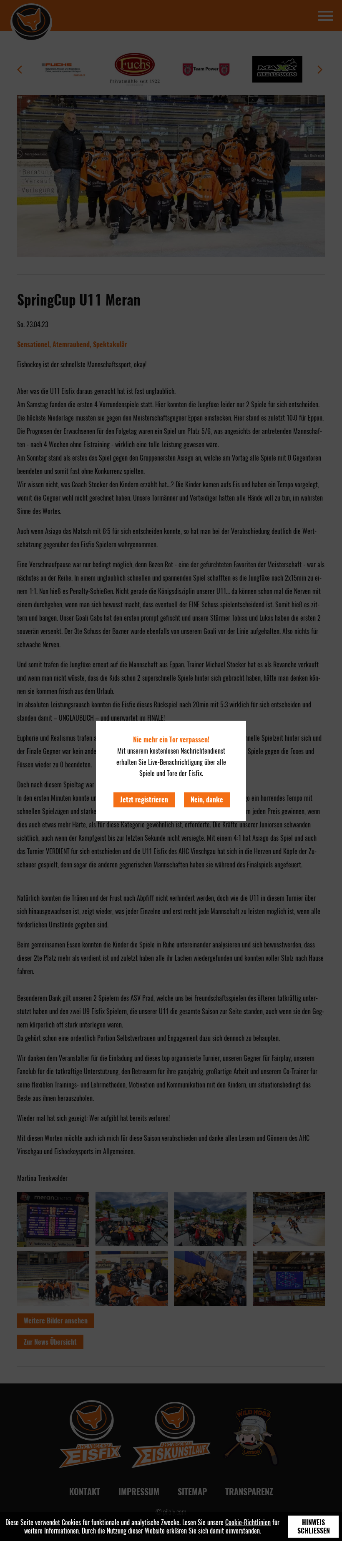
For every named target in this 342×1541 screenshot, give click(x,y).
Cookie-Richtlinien (248, 1522)
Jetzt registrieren (144, 799)
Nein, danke (207, 799)
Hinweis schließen (313, 1526)
